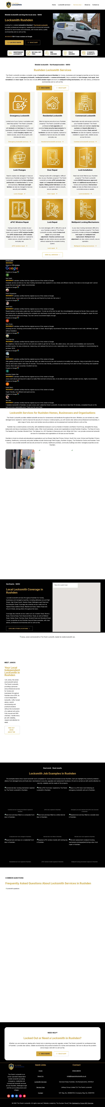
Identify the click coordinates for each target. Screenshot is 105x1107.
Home (54, 5)
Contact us (95, 5)
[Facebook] (12, 1095)
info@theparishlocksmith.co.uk (76, 1076)
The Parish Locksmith (41, 25)
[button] (70, 4)
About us (87, 5)
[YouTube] (24, 1095)
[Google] (8, 1095)
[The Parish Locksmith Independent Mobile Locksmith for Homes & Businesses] (14, 4)
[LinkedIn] (16, 1095)
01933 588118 (76, 1071)
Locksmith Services (40, 1082)
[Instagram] (20, 1095)
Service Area (40, 1087)
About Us (40, 1076)
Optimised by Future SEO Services (82, 1103)
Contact (40, 1093)
